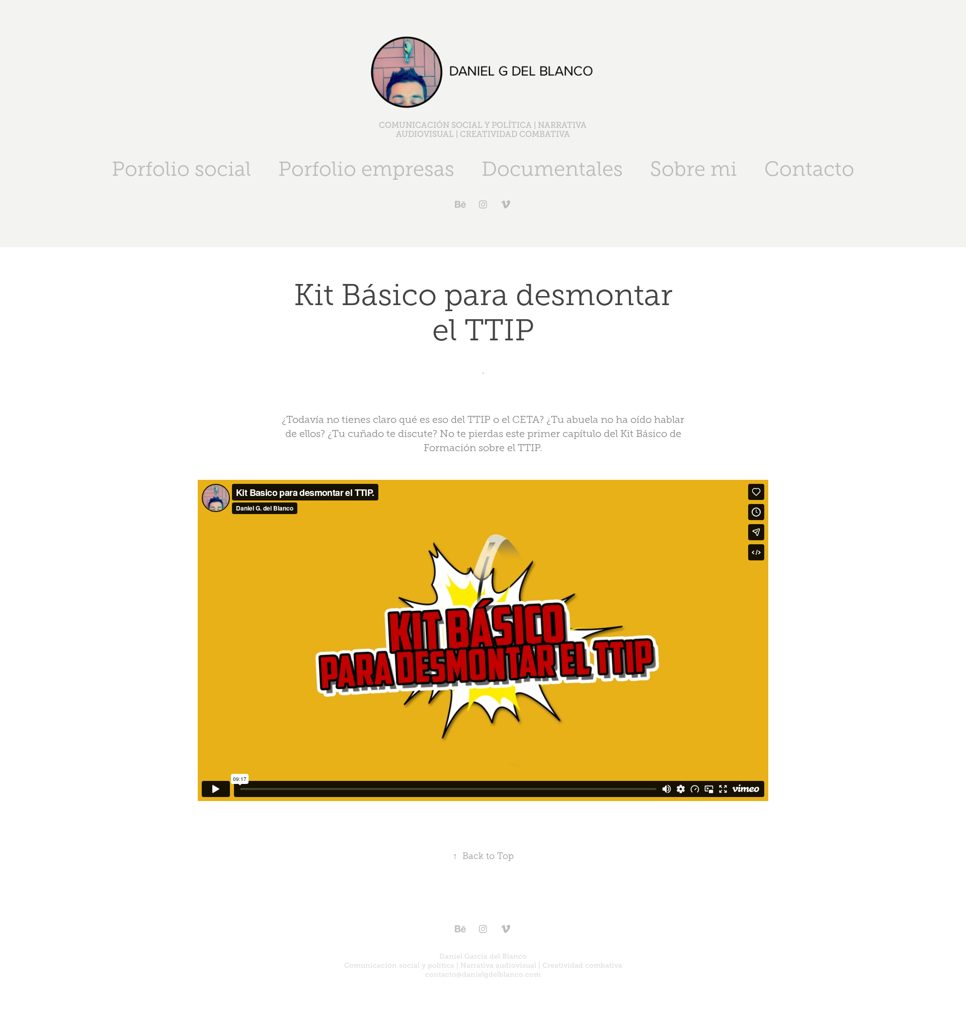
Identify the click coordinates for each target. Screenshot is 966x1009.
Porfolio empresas (366, 169)
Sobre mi (693, 169)
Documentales (552, 169)
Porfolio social (181, 169)
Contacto (809, 169)
